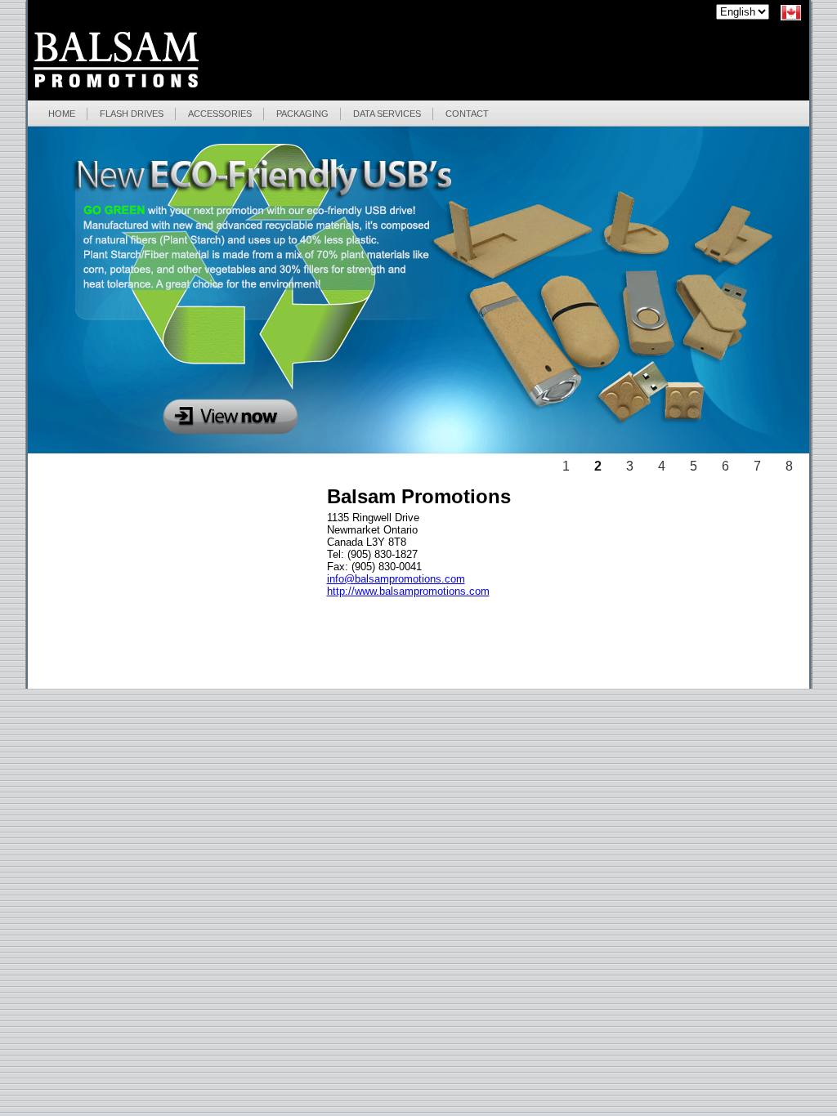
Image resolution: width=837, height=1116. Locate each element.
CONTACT (467, 113)
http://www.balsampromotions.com (408, 591)
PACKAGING (302, 113)
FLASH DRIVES (131, 113)
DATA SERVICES (387, 113)
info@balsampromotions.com (396, 579)
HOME (61, 113)
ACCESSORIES (220, 113)
